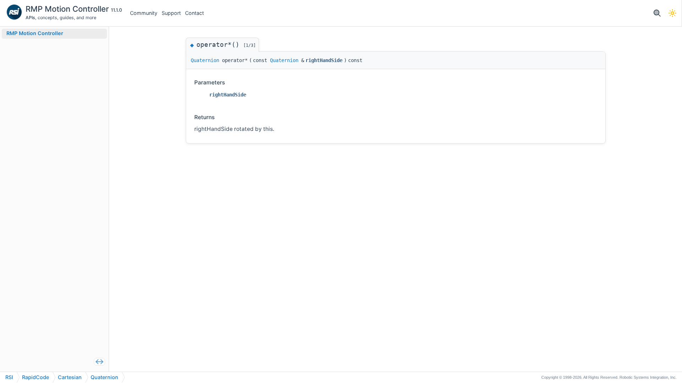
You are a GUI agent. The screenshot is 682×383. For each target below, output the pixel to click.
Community (143, 13)
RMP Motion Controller (68, 8)
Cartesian (70, 377)
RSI (9, 377)
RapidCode (35, 377)
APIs (30, 17)
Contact (194, 13)
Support (171, 13)
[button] (657, 13)
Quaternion (205, 60)
